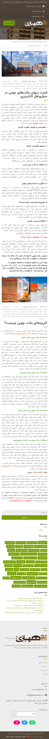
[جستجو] (13, 714)
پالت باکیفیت (32, 574)
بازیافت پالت (28, 546)
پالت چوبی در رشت (35, 312)
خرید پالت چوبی (14, 554)
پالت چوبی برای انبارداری (25, 309)
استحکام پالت (10, 543)
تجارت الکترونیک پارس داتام (16, 737)
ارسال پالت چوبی (32, 543)
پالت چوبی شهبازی (27, 586)
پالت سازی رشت (30, 84)
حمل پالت (30, 86)
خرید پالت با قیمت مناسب (28, 554)
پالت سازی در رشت (41, 578)
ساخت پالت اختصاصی (30, 558)
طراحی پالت (20, 562)
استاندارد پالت (21, 543)
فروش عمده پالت (21, 316)
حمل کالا (23, 86)
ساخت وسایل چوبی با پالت (38, 316)
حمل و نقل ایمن (13, 86)
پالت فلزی (6, 578)
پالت (16, 569)
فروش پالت (27, 88)
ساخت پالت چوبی (17, 558)
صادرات (34, 88)
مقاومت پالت (24, 569)
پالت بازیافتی (42, 574)
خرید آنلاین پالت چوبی (13, 265)
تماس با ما (43, 670)
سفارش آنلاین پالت (41, 562)
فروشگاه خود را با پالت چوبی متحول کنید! (28, 605)
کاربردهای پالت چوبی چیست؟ (25, 323)
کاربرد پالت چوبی (8, 316)
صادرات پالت (30, 562)
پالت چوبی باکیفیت (19, 582)
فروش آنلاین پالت (40, 566)
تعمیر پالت (19, 546)
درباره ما (44, 666)
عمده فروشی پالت (9, 562)
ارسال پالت (42, 542)
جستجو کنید (43, 710)
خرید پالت (11, 550)
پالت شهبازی (18, 84)
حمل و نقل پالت (34, 550)
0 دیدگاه (17, 88)
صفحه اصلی (42, 662)
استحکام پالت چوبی (40, 546)
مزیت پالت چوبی (35, 569)
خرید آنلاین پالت (22, 550)
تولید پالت (39, 86)
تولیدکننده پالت (25, 314)
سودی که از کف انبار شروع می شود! (30, 598)
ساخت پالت (42, 558)
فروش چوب (8, 566)
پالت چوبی (38, 309)
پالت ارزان (9, 569)
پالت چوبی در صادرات (20, 312)
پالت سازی (11, 574)
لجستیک (43, 569)
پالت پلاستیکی (42, 582)
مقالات (14, 81)
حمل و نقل (43, 550)
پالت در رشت (21, 574)
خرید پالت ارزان (42, 554)
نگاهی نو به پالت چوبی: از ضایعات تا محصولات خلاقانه (24, 613)
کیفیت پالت (16, 586)
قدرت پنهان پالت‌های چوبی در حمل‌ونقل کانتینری (26, 94)
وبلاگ (45, 674)
